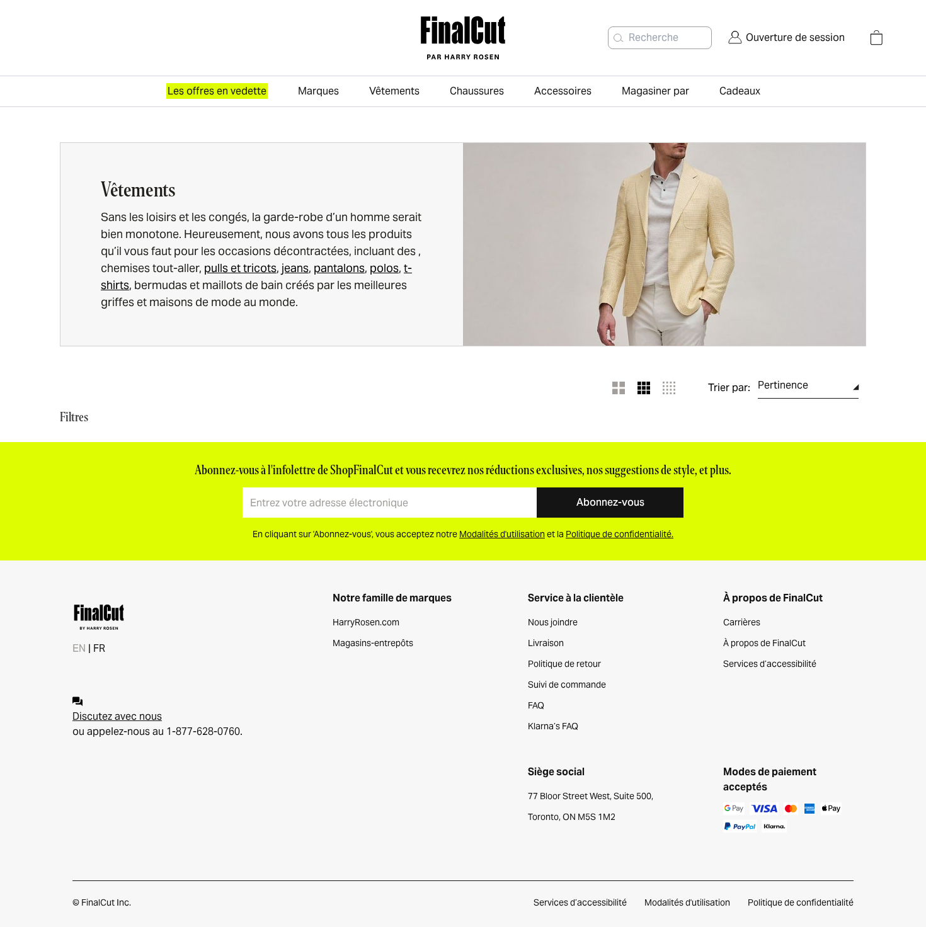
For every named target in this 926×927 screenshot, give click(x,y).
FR (99, 648)
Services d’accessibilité (769, 663)
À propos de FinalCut (764, 643)
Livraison (546, 643)
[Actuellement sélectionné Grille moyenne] (643, 388)
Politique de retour (564, 663)
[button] (619, 38)
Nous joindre (553, 622)
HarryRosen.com (366, 622)
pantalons (339, 268)
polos (384, 268)
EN (79, 648)
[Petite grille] (669, 388)
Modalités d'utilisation (687, 902)
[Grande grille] (618, 388)
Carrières (741, 622)
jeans (295, 268)
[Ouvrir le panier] (876, 38)
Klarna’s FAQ (553, 726)
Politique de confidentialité (801, 902)
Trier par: (729, 388)
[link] (786, 38)
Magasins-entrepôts (373, 643)
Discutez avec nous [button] (117, 716)
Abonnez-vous (610, 502)
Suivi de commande (567, 684)
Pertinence (783, 385)
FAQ (536, 705)
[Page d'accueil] (463, 38)
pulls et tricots (240, 268)
